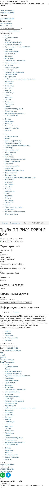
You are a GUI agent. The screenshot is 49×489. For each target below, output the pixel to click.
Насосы (7, 40)
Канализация (9, 92)
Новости (8, 119)
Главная (5, 223)
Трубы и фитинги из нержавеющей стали (20, 79)
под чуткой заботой (3, 354)
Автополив (8, 83)
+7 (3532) (7, 12)
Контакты (8, 130)
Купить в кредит (9, 302)
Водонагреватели (11, 37)
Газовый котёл (14, 31)
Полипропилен (10, 76)
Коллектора (9, 69)
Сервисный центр (11, 126)
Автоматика (9, 65)
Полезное (8, 123)
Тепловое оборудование (14, 108)
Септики (8, 99)
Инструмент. (9, 102)
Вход (2, 10)
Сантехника (9, 85)
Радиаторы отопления (13, 44)
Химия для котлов (11, 115)
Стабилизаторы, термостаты (15, 60)
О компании (9, 121)
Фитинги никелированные (14, 72)
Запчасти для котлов (12, 63)
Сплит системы (10, 53)
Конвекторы (9, 49)
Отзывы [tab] (16, 312)
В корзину (25, 302)
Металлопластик (11, 74)
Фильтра (8, 90)
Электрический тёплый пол (15, 113)
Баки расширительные (13, 42)
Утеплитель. (9, 104)
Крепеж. (8, 106)
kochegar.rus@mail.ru (13, 350)
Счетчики (8, 88)
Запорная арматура (12, 67)
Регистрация (9, 10)
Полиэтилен (9, 81)
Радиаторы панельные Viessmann (17, 47)
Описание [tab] (5, 312)
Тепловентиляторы (12, 51)
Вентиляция (9, 58)
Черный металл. (11, 111)
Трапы (7, 95)
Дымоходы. (9, 56)
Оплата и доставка (12, 128)
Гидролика (8, 97)
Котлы (7, 35)
